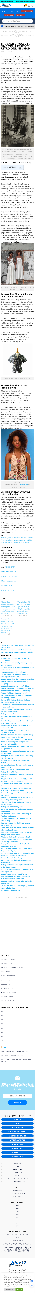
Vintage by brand (17, 1136)
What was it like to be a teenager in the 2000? (16, 540)
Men (17, 11)
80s (2, 1036)
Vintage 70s (17, 1148)
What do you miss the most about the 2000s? (16, 538)
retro (9, 897)
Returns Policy (17, 1241)
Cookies (18, 1175)
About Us (17, 1163)
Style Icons (5, 980)
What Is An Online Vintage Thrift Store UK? (16, 779)
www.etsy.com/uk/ (9, 581)
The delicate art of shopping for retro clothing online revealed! (6, 629)
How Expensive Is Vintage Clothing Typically (17, 652)
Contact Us (17, 1172)
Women (11, 11)
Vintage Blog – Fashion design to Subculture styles (17, 32)
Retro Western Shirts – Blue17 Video (14, 874)
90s (2, 1040)
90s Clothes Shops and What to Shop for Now (17, 853)
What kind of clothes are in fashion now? (16, 650)
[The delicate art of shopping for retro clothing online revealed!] (8, 622)
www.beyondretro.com (11, 590)
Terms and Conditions (17, 1181)
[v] (14, 567)
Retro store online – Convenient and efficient (17, 688)
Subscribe (18, 1102)
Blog (28, 15)
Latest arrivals (17, 1140)
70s (2, 1032)
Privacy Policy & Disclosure (17, 1178)
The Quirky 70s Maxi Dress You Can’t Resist (17, 739)
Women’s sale (27, 11)
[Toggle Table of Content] (19, 167)
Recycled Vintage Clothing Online (13, 781)
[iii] (9, 567)
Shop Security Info (17, 1193)
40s (2, 1020)
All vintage (17, 1128)
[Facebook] (11, 1271)
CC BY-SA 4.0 (24, 485)
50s (2, 1024)
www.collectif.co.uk (9, 572)
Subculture (5, 984)
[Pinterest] (24, 1271)
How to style (6, 971)
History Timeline (7, 1001)
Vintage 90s (17, 1156)
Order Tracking (18, 1196)
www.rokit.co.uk (8, 586)
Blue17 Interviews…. (9, 976)
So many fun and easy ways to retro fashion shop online (8, 611)
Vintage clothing (21, 897)
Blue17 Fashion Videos (9, 992)
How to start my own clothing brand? (16, 1051)
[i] (5, 567)
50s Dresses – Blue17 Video (10, 890)
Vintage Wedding (7, 988)
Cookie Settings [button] (9, 1289)
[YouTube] (20, 1271)
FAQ (17, 1238)
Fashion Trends (7, 996)
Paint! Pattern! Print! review (12, 1055)
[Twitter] (15, 1271)
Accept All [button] (19, 1289)
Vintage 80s (17, 1152)
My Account (17, 1190)
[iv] (12, 567)
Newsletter (17, 1169)
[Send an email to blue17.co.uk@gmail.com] (29, 6)
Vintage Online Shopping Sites (12, 807)
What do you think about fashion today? (15, 542)
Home (17, 30)
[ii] (7, 567)
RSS (4, 1047)
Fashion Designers (8, 959)
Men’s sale (9, 15)
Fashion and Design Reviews (12, 967)
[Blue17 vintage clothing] (6, 5)
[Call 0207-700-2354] (32, 6)
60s (2, 1028)
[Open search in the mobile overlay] (17, 21)
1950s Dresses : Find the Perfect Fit (13, 672)
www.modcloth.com (10, 576)
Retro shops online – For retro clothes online (17, 679)
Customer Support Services (17, 1235)
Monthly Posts (17, 34)
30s (2, 1015)
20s (2, 1011)
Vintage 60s (17, 1144)
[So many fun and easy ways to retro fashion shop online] (8, 605)
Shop (4, 11)
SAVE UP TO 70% (7, 1)
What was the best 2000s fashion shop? (15, 837)
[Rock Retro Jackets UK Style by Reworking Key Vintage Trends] (24, 605)
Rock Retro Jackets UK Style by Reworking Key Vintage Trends (23, 611)
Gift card (20, 15)
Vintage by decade (17, 1132)
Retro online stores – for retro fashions (15, 686)
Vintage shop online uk (9, 714)
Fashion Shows (7, 963)
